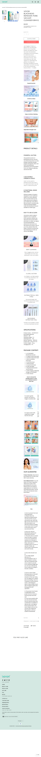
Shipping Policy (5, 702)
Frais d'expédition (27, 26)
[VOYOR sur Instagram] (9, 680)
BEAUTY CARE (5, 686)
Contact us (4, 698)
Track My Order (5, 700)
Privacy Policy (5, 706)
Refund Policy (5, 704)
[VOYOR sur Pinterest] (7, 680)
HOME (3, 684)
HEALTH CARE (5, 688)
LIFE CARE (4, 690)
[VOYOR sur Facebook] (2, 680)
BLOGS (3, 694)
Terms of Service (6, 708)
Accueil (3, 7)
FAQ (3, 692)
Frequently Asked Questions (31, 621)
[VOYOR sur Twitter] (4, 680)
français (20, 721)
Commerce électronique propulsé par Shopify (23, 726)
